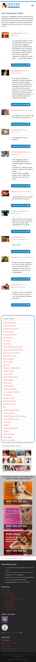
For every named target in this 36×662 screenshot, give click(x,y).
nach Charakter (13, 597)
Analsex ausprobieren (9, 323)
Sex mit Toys (7, 422)
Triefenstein (15, 132)
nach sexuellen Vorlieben (16, 600)
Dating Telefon (9, 602)
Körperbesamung (8, 371)
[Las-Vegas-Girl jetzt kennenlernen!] (5, 213)
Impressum (11, 659)
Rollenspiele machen (9, 404)
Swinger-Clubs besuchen (10, 428)
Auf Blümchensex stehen (11, 329)
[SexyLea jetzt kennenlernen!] (5, 193)
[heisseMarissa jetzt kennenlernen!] (5, 132)
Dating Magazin (9, 607)
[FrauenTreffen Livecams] (16, 460)
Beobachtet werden (9, 326)
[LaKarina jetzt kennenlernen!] (5, 259)
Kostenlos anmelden (11, 609)
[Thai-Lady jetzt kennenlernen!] (5, 286)
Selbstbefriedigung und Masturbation (14, 416)
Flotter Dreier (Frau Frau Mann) (13, 347)
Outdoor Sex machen (9, 389)
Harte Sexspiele (8, 362)
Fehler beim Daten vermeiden (9, 643)
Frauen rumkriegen (6, 646)
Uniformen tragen (8, 434)
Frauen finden (9, 592)
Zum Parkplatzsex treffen (11, 392)
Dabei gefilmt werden (9, 356)
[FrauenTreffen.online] (10, 5)
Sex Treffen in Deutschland (11, 633)
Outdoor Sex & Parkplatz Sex (9, 649)
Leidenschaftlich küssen (10, 377)
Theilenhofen (29, 257)
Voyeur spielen (7, 437)
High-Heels (6, 365)
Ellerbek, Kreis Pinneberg (18, 239)
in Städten (12, 595)
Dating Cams (8, 604)
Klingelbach (14, 154)
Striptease (6, 425)
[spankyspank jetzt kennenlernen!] (5, 73)
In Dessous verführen (9, 335)
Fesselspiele (7, 344)
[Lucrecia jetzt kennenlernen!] (5, 239)
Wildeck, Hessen (16, 73)
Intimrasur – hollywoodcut (11, 368)
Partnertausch (7, 395)
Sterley (31, 110)
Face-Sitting (6, 341)
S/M (4, 407)
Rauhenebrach (15, 214)
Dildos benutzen (8, 338)
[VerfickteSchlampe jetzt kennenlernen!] (5, 154)
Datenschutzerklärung (22, 659)
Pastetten (28, 191)
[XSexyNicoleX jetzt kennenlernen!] (5, 35)
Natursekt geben (8, 380)
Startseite (4, 558)
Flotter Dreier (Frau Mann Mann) (13, 350)
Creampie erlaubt (8, 332)
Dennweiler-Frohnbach (18, 287)
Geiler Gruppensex (8, 359)
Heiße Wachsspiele (9, 440)
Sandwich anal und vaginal (11, 410)
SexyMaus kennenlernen (20, 65)
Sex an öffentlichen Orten (11, 419)
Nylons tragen (7, 383)
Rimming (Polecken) (9, 401)
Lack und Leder (8, 374)
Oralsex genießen (8, 386)
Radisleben (14, 35)
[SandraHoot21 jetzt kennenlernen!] (5, 112)
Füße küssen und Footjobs (11, 353)
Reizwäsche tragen (9, 398)
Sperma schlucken (8, 413)
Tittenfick (6, 431)
